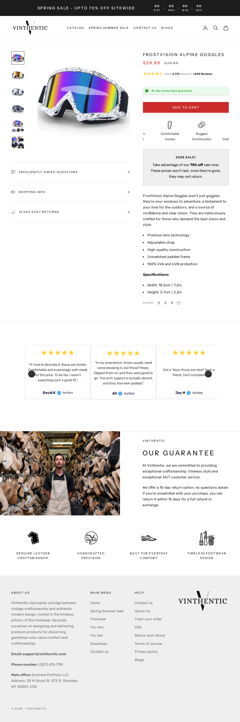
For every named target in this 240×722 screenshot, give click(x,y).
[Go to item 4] (17, 108)
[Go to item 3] (17, 91)
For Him (97, 627)
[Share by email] (178, 303)
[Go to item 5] (17, 125)
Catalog (75, 28)
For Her (96, 635)
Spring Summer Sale (107, 611)
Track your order (148, 619)
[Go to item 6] (17, 142)
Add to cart (185, 108)
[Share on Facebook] (159, 303)
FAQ (138, 627)
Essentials (98, 644)
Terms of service (148, 644)
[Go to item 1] (17, 57)
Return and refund (150, 635)
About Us (142, 611)
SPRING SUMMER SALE (109, 28)
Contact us (145, 28)
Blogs (167, 28)
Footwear (98, 619)
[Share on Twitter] (165, 303)
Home (95, 603)
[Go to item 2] (17, 74)
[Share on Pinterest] (172, 303)
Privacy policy (146, 652)
